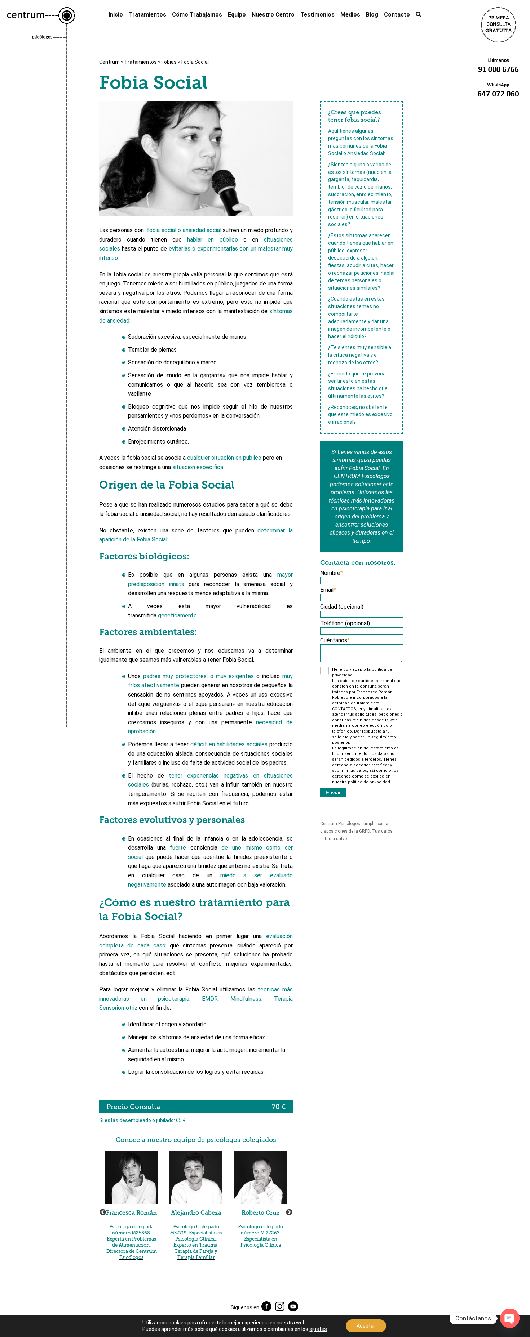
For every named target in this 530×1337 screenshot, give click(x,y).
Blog (372, 14)
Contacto (397, 14)
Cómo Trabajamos (197, 14)
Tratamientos (147, 14)
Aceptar (366, 1326)
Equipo (237, 14)
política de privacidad (369, 782)
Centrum (109, 62)
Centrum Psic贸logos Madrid (41, 672)
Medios (350, 14)
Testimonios (317, 14)
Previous (102, 1212)
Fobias (169, 62)
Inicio (116, 14)
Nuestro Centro (273, 14)
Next (289, 1212)
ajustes (318, 1329)
